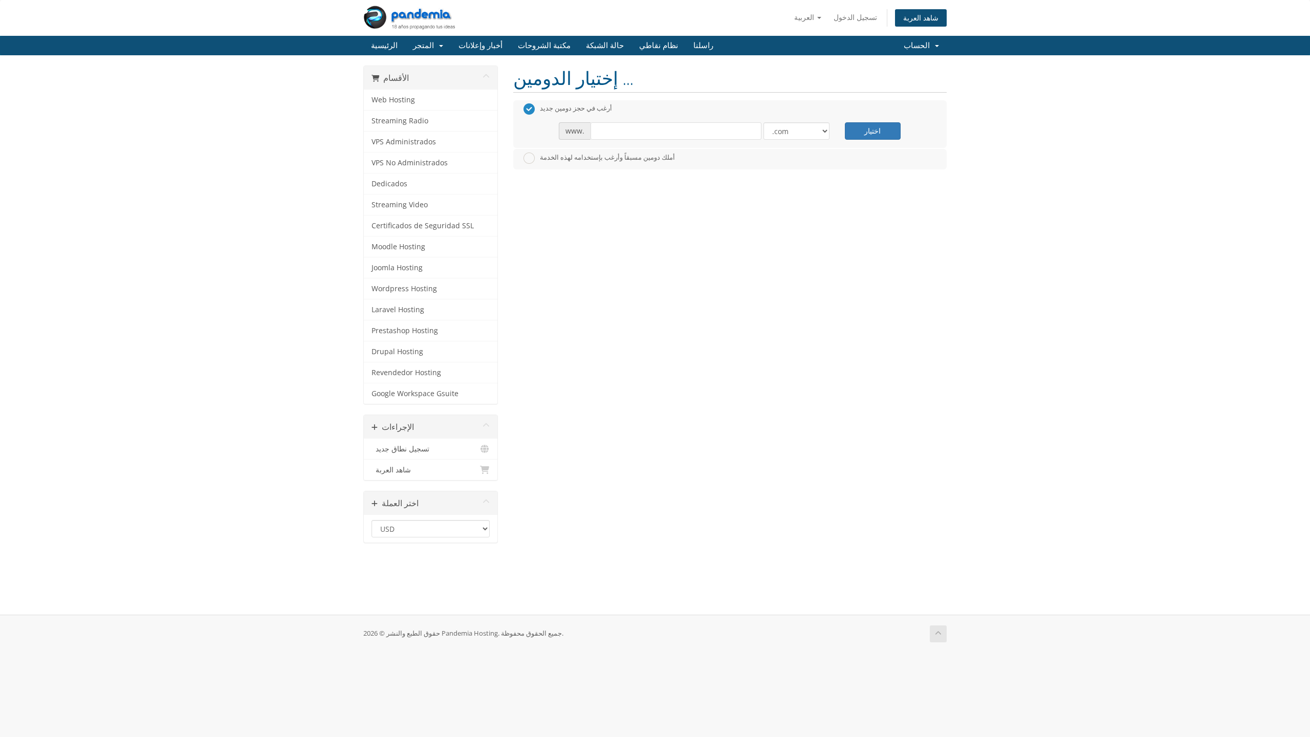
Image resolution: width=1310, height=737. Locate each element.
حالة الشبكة (605, 45)
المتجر (425, 45)
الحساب (919, 45)
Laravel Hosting (398, 309)
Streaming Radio (400, 120)
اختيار (872, 131)
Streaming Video (400, 204)
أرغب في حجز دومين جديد (576, 108)
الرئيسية (384, 45)
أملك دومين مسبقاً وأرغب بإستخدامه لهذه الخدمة (607, 157)
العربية (805, 17)
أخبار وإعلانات (480, 45)
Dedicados (389, 183)
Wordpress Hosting (404, 288)
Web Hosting (393, 99)
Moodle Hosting (398, 246)
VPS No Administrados (410, 162)
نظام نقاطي (658, 45)
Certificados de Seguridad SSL (423, 225)
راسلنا (703, 45)
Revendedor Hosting (406, 372)
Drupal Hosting (397, 351)
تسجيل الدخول (855, 17)
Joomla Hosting (397, 267)
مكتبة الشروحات (544, 45)
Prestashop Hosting (405, 330)
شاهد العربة (920, 18)
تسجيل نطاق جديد (400, 448)
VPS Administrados (404, 141)
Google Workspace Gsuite (415, 393)
